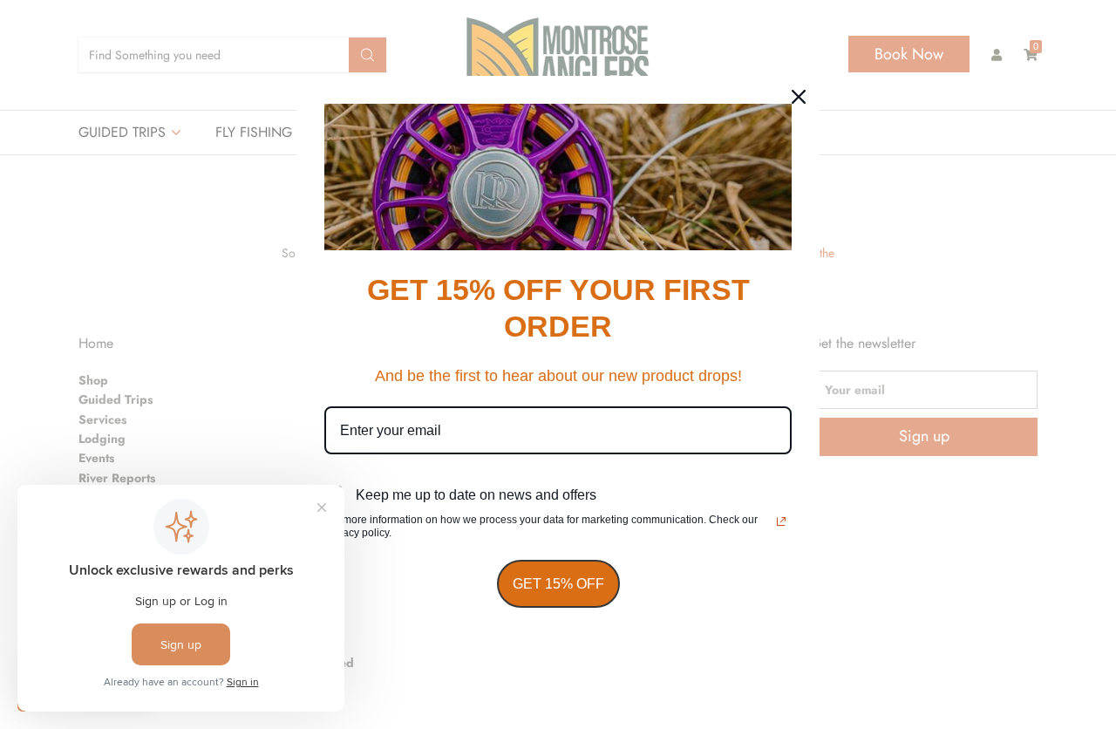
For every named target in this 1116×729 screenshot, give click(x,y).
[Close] (799, 97)
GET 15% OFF (558, 583)
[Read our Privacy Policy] (781, 521)
